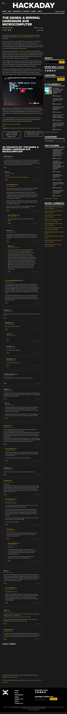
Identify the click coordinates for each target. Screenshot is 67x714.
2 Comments (57, 171)
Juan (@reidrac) (10, 184)
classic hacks (11, 124)
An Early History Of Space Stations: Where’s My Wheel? (58, 116)
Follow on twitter (48, 71)
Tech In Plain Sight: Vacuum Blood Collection (58, 192)
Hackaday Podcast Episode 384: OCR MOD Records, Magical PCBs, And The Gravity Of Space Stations (58, 153)
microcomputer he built (25, 35)
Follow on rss (52, 71)
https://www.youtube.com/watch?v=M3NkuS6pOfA (19, 251)
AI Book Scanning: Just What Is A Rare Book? (58, 184)
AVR (19, 128)
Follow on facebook (46, 71)
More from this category (51, 132)
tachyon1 (6, 480)
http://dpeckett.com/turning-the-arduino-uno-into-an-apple (17, 617)
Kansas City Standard (34, 70)
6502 (8, 128)
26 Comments (39, 28)
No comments (57, 104)
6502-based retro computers (23, 51)
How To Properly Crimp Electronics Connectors (11, 135)
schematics (16, 41)
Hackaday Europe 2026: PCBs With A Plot (58, 100)
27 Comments (57, 120)
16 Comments (57, 112)
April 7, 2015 (40, 30)
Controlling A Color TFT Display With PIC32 (34, 134)
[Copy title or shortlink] (10, 30)
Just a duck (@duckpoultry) (12, 280)
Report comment (38, 167)
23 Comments (57, 96)
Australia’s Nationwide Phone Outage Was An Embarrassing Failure (58, 91)
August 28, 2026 (60, 11)
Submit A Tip (19, 699)
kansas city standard (26, 128)
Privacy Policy (50, 707)
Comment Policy (12, 677)
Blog (9, 11)
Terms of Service (57, 707)
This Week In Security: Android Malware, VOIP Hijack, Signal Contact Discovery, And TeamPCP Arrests (58, 165)
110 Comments (57, 187)
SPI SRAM (38, 41)
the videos (16, 118)
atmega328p (13, 128)
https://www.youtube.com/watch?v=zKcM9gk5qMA (17, 177)
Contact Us (19, 703)
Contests (26, 11)
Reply (5, 167)
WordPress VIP (36, 709)
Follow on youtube (50, 71)
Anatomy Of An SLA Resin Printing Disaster (58, 108)
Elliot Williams (8, 28)
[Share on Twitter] (5, 30)
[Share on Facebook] (3, 30)
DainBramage (7, 629)
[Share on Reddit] (8, 30)
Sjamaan (6, 425)
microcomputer (36, 128)
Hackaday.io (17, 11)
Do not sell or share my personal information (36, 708)
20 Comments (57, 129)
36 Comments (57, 196)
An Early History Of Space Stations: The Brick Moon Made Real (58, 125)
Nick (46, 215)
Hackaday (34, 5)
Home (4, 11)
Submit (33, 11)
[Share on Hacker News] (6, 30)
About (40, 11)
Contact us (55, 71)
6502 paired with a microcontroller (17, 53)
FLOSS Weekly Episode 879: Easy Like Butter (58, 176)
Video (17, 697)
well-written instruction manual (28, 118)
